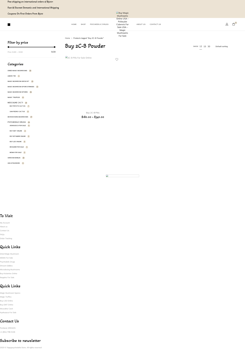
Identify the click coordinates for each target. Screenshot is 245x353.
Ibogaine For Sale (17, 147)
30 (209, 46)
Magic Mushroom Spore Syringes (21, 87)
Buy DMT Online (16, 131)
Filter (53, 52)
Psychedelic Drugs (99, 24)
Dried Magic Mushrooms (17, 70)
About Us (141, 24)
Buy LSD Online (15, 141)
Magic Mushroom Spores (18, 92)
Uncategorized (14, 163)
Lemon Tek (12, 76)
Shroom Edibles (14, 158)
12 (200, 46)
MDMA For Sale (15, 152)
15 (205, 46)
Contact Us (155, 24)
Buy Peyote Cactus (17, 106)
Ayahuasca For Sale (18, 125)
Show (195, 46)
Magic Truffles (14, 97)
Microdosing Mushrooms (18, 117)
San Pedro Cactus (17, 111)
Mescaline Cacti (15, 102)
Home (74, 24)
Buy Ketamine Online (18, 136)
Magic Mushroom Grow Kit (18, 81)
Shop (83, 24)
